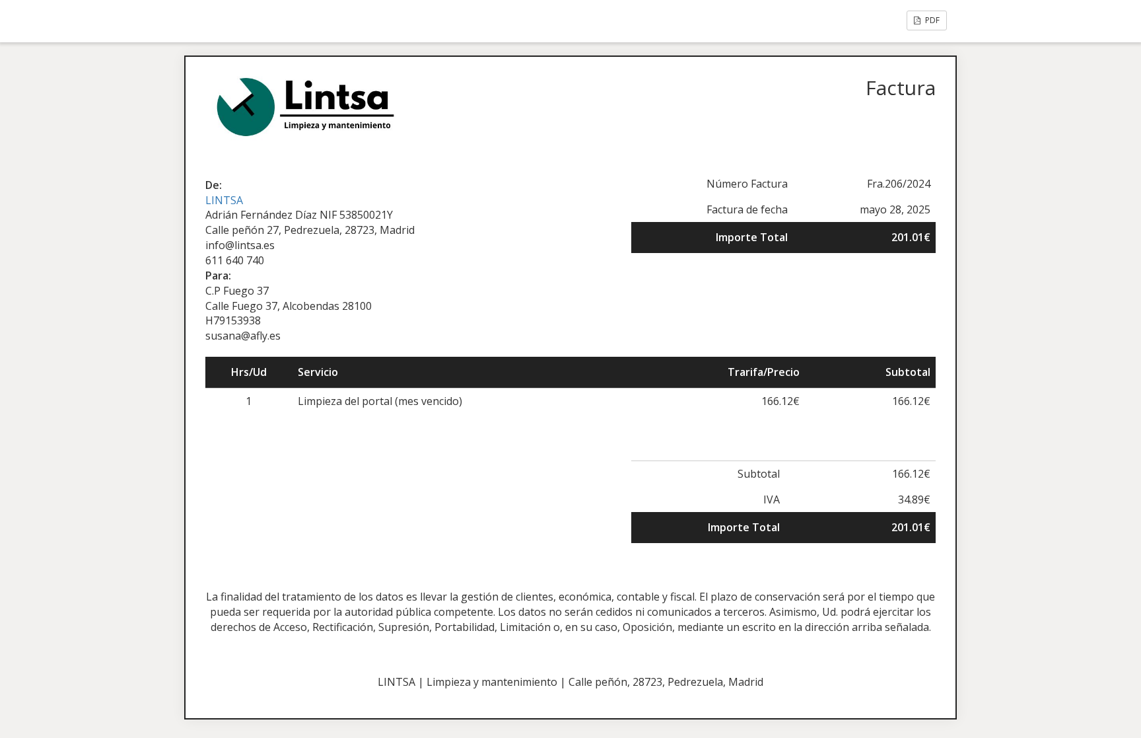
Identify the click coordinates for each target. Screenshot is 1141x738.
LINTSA (224, 200)
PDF (931, 20)
